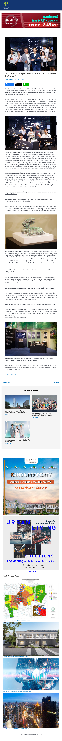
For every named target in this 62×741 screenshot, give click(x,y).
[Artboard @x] (31, 544)
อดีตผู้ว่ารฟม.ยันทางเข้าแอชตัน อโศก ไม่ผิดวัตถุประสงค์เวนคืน (16, 728)
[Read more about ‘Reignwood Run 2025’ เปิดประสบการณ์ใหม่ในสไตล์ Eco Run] (45, 403)
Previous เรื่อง (6, 382)
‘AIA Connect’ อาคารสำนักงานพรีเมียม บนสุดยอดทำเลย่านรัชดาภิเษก (16, 411)
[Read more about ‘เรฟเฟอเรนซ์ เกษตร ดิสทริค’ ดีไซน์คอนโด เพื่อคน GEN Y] (17, 429)
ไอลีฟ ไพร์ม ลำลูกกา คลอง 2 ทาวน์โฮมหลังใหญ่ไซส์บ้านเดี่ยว (15, 657)
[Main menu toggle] (58, 5)
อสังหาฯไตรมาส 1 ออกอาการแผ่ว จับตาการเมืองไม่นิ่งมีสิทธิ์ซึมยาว (17, 691)
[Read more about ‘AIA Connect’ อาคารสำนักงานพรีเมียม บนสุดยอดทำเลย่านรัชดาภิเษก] (17, 402)
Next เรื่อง (57, 382)
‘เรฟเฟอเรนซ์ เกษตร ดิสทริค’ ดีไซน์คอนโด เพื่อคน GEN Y (17, 441)
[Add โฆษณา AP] (31, 20)
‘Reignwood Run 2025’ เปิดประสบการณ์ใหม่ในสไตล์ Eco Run (42, 414)
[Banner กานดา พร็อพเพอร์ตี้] (31, 486)
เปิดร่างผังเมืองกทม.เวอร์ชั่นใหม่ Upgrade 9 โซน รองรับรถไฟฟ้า (16, 620)
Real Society (9, 79)
